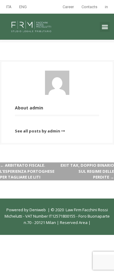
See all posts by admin (37, 131)
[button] (105, 27)
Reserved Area (73, 222)
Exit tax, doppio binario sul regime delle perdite (87, 171)
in (106, 7)
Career (68, 7)
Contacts (89, 7)
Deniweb (37, 209)
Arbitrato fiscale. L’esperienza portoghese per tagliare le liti (27, 171)
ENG (23, 7)
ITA (9, 7)
